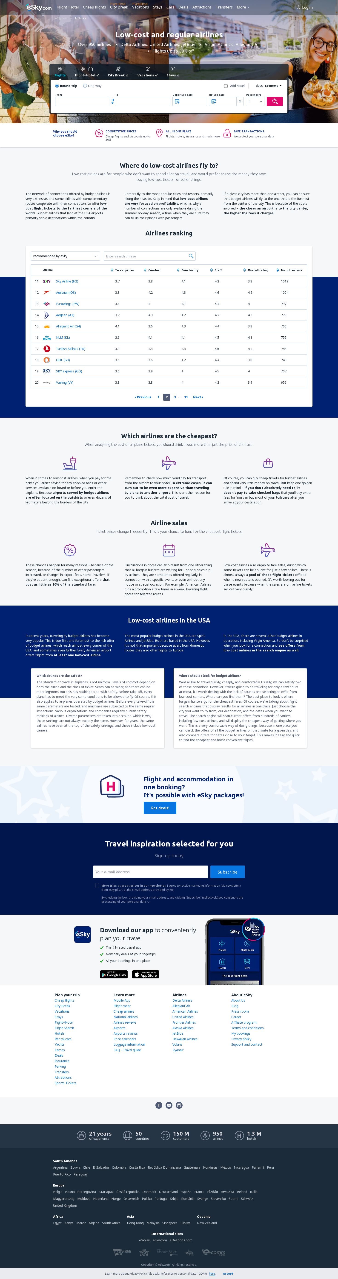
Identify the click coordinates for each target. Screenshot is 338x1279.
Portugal (161, 1198)
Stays (157, 7)
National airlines (126, 1017)
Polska (147, 1198)
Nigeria (94, 1223)
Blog (234, 1006)
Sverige (202, 1198)
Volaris (177, 1044)
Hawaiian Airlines (185, 1039)
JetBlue (177, 1033)
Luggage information (129, 1044)
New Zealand (207, 1223)
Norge (116, 1198)
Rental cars (63, 1039)
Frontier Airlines (184, 1022)
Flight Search (64, 1028)
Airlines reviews (125, 1022)
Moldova (83, 1198)
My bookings (240, 1033)
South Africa (111, 1223)
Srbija (174, 1198)
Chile (86, 1167)
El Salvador (101, 1167)
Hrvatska (227, 1192)
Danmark (149, 1192)
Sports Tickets (65, 1083)
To (116, 94)
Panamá (258, 1167)
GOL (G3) (63, 360)
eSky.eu (144, 1240)
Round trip (68, 86)
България (106, 1192)
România (188, 1198)
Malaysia (153, 1223)
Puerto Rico (62, 1174)
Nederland (101, 1198)
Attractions (202, 7)
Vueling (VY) (64, 382)
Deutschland (168, 1192)
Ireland (242, 1192)
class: (260, 86)
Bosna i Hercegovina (80, 1192)
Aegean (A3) (65, 315)
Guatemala (192, 1167)
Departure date (183, 94)
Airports (120, 1028)
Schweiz (247, 1198)
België (57, 1192)
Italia (254, 1192)
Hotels (60, 1033)
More (241, 7)
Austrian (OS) (66, 292)
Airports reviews (126, 1033)
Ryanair (177, 1050)
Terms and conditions (247, 1028)
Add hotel (237, 86)
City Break (119, 7)
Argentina (60, 1167)
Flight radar (122, 1006)
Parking (60, 1066)
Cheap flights (94, 7)
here (212, 1274)
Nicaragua (241, 1167)
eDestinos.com (181, 1240)
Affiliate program (244, 1022)
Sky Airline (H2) (67, 281)
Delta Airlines (182, 1000)
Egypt (57, 1223)
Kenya (69, 1223)
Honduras (210, 1167)
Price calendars (125, 1039)
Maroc (81, 1223)
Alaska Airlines (183, 1028)
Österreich (131, 1198)
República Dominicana (164, 1167)
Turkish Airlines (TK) (70, 348)
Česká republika (128, 1192)
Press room (240, 1011)
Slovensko (218, 1198)
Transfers (224, 7)
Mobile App (122, 1000)
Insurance (62, 1061)
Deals (183, 7)
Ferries (60, 1050)
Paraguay (81, 1174)
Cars (170, 7)
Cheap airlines (124, 1011)
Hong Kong (135, 1223)
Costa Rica (137, 1167)
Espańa (186, 1192)
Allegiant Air (181, 1006)
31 (186, 397)
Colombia (119, 1167)
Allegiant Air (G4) (68, 326)
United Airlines (183, 1017)
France (199, 1192)
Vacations (140, 7)
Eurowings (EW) (67, 304)
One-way (94, 86)
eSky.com (160, 1240)
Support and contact (246, 1044)
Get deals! (160, 807)
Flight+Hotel (68, 7)
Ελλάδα (212, 1192)
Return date (217, 94)
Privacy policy (241, 1039)
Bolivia (75, 1167)
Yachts (60, 1044)
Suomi (233, 1198)
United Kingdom (65, 1205)
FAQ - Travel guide (127, 1050)
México (225, 1167)
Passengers (253, 94)
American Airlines (185, 1011)
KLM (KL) (63, 337)
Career (236, 1017)
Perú (270, 1167)
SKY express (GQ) (69, 371)
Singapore (169, 1223)
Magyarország (63, 1198)
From (58, 94)
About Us (238, 1000)
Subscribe (228, 872)
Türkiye (185, 1223)
